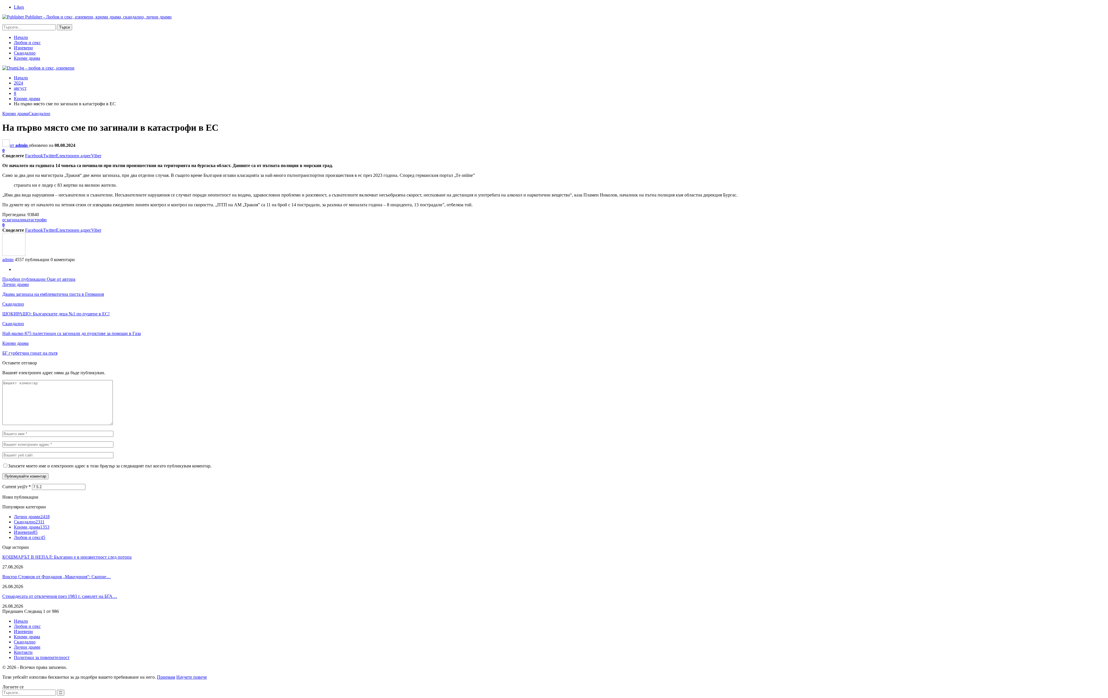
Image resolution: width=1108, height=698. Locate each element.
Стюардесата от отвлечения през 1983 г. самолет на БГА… (59, 596)
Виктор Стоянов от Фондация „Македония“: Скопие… (56, 576)
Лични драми (15, 284)
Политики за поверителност (42, 657)
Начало (21, 37)
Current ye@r (16, 486)
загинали (15, 219)
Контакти (23, 652)
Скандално (24, 52)
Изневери (23, 47)
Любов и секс (27, 42)
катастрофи (35, 219)
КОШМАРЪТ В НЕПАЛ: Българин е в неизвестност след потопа (67, 557)
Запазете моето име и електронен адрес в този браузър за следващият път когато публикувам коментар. (110, 465)
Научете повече (191, 677)
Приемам (166, 677)
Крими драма (27, 58)
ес (4, 219)
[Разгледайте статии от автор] (13, 254)
